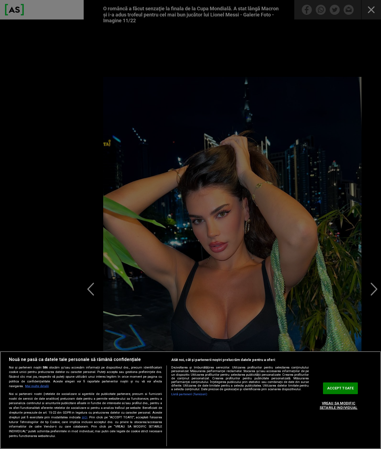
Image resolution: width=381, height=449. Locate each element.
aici (84, 417)
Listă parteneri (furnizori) (189, 394)
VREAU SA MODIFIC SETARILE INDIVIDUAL (338, 405)
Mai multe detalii (37, 386)
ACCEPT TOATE (340, 388)
